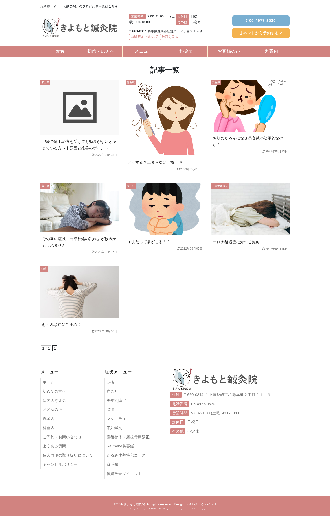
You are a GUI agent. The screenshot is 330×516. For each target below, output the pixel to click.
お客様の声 (52, 409)
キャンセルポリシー (60, 464)
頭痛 (110, 382)
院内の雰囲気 (54, 400)
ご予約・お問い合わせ (62, 437)
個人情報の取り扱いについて (68, 455)
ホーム (48, 382)
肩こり (112, 391)
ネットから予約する (261, 33)
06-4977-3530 (262, 20)
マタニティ (116, 419)
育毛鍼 (112, 464)
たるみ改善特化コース (126, 455)
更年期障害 (116, 400)
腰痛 (110, 409)
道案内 (48, 419)
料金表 (48, 428)
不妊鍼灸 (114, 428)
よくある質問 (54, 446)
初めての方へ (54, 391)
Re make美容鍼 (120, 446)
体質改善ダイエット (124, 474)
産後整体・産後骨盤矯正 (128, 437)
